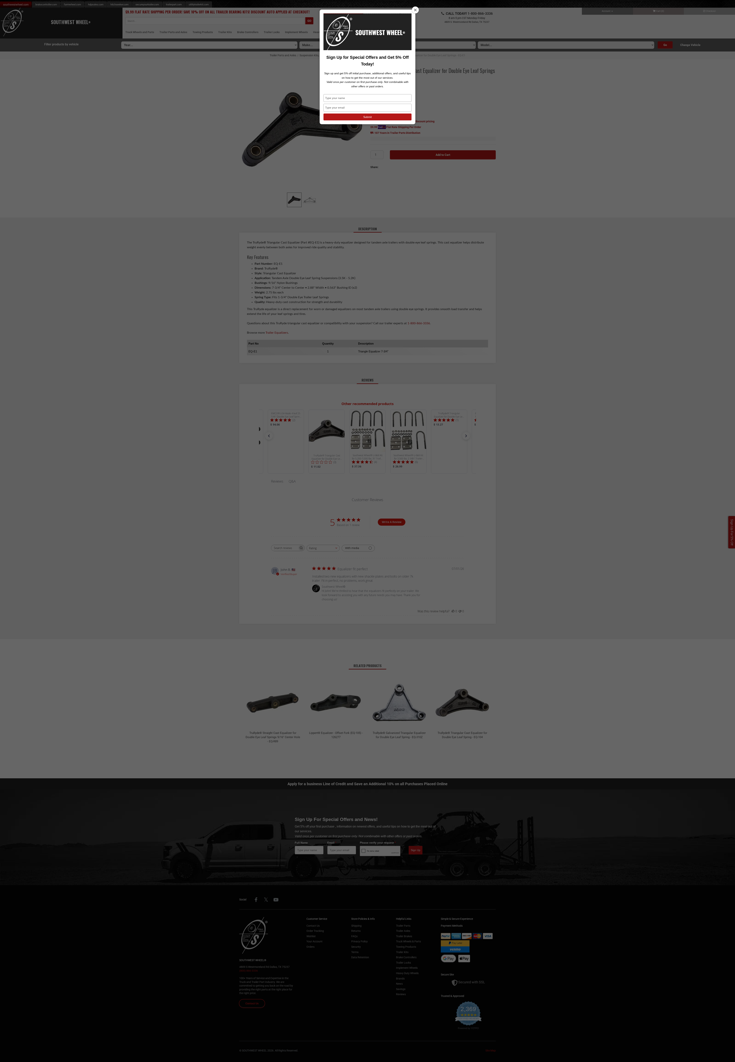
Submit (367, 116)
